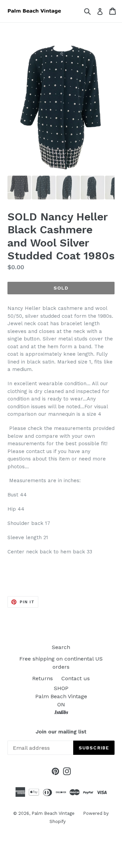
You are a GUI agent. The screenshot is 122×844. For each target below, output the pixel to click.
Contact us (75, 678)
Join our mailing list (61, 732)
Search (61, 647)
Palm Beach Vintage (53, 813)
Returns (42, 678)
